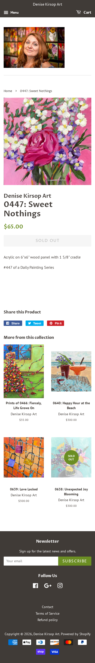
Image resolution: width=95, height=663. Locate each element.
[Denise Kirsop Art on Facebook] (35, 586)
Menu (14, 12)
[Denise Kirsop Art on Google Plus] (47, 586)
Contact (47, 607)
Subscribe (74, 561)
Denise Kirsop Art (46, 634)
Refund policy (48, 620)
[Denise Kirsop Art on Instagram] (60, 586)
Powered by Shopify (76, 634)
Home (8, 91)
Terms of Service (47, 613)
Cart (87, 12)
